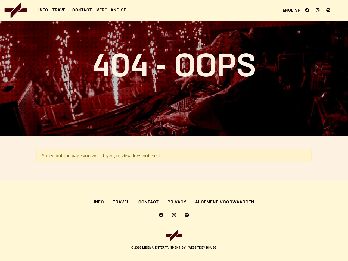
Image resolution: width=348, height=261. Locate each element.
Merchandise (111, 10)
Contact (82, 10)
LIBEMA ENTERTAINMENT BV (164, 247)
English (292, 10)
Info (43, 10)
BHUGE (211, 247)
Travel (60, 10)
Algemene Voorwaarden (224, 202)
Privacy (177, 202)
